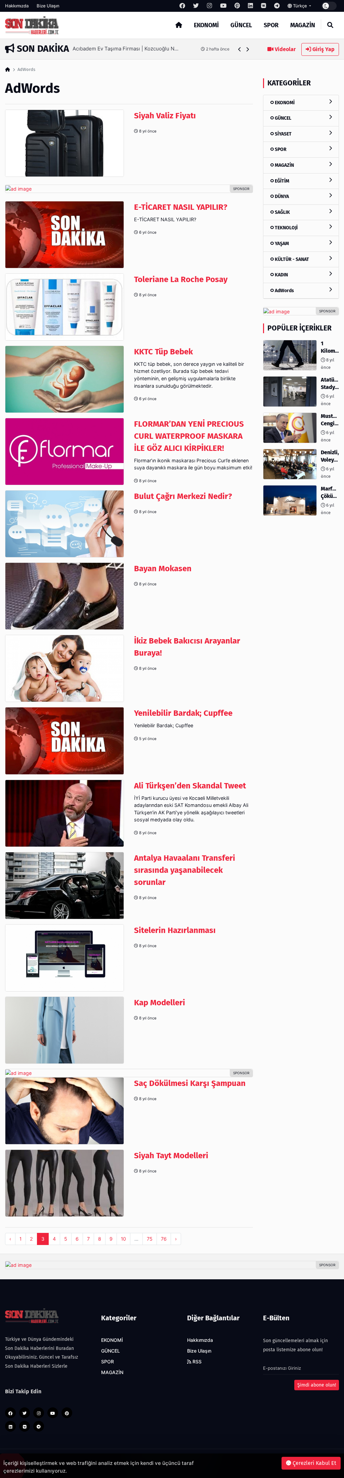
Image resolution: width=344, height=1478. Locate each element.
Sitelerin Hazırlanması (175, 930)
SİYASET (283, 134)
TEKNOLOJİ (286, 228)
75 (150, 1239)
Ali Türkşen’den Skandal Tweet (190, 785)
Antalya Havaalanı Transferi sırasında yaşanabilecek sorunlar (184, 870)
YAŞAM (281, 243)
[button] (239, 49)
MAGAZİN (302, 25)
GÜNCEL (241, 25)
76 (164, 1239)
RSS (196, 1361)
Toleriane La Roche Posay (180, 279)
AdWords (284, 291)
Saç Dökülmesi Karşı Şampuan (190, 1083)
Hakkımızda (17, 5)
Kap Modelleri (159, 1002)
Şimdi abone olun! (316, 1385)
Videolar (284, 49)
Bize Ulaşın (48, 5)
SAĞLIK (282, 212)
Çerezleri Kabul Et (313, 1463)
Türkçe (300, 5)
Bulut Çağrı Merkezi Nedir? (183, 496)
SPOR (271, 25)
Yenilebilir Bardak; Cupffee (183, 713)
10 (123, 1239)
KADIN (281, 275)
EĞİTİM (281, 181)
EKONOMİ (206, 25)
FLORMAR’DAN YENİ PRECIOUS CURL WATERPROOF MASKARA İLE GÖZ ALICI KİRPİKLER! (189, 436)
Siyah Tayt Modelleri (171, 1155)
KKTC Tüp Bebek (163, 351)
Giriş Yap (323, 49)
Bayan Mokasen (162, 568)
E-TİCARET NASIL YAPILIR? (180, 207)
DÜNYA (281, 196)
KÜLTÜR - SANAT (291, 259)
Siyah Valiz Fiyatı (165, 115)
